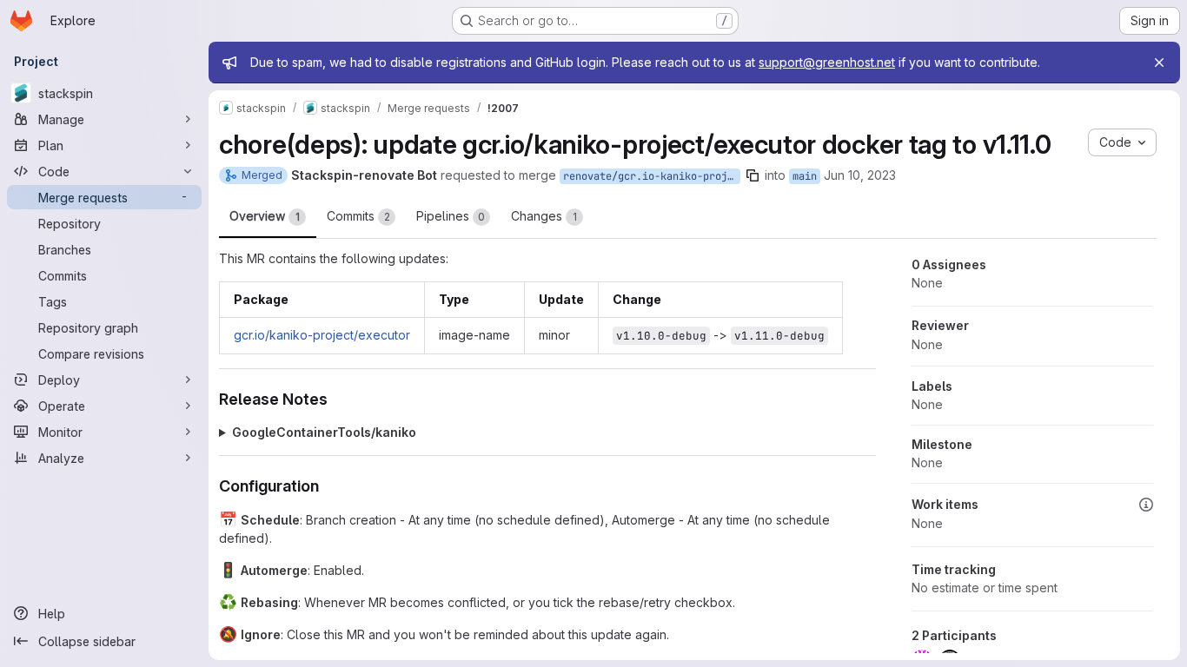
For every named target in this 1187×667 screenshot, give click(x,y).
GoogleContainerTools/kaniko (324, 432)
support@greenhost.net (827, 62)
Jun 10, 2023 (860, 175)
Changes (544, 215)
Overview (264, 215)
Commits (358, 215)
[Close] (1159, 62)
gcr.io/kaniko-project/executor (322, 334)
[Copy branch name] (752, 175)
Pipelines (450, 215)
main (804, 176)
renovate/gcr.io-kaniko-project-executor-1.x (651, 176)
